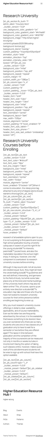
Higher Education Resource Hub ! (18, 3)
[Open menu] (41, 3)
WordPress (39, 436)
